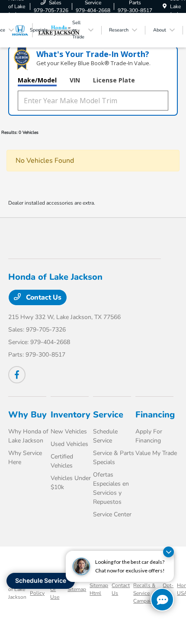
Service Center (112, 514)
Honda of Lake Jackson (17, 589)
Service (108, 414)
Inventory (70, 414)
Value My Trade (156, 453)
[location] (165, 6)
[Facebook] (17, 374)
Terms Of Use (57, 589)
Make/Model (37, 80)
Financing (155, 414)
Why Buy (27, 414)
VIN (75, 80)
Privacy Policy (38, 589)
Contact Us (42, 297)
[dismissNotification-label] (168, 552)
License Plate (114, 80)
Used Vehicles (69, 444)
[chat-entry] (162, 599)
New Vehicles (69, 431)
